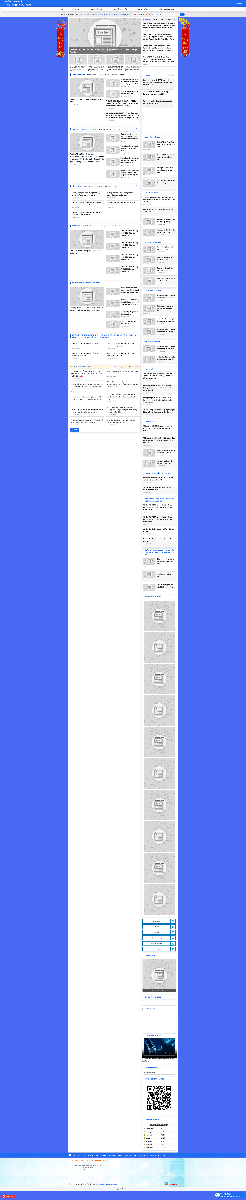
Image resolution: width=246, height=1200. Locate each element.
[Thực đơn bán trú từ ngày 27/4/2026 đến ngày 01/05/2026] (113, 270)
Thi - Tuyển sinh (96, 9)
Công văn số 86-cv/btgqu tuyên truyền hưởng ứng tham (165, 561)
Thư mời (130, 367)
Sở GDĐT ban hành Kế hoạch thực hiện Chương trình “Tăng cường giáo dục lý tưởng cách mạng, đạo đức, (122, 409)
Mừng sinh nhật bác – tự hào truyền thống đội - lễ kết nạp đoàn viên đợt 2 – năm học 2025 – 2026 (129, 136)
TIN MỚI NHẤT (158, 20)
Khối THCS (241, 3)
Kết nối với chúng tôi (153, 997)
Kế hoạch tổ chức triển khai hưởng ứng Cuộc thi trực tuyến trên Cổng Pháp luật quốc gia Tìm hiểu (87, 386)
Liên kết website (151, 1068)
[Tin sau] (138, 36)
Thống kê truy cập (152, 1119)
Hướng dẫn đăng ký (152, 342)
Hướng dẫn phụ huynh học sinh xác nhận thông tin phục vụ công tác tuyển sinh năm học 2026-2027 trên (159, 400)
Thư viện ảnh (150, 955)
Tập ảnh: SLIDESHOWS (159, 990)
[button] (137, 129)
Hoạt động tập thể (115, 129)
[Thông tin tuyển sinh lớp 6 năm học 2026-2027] (87, 87)
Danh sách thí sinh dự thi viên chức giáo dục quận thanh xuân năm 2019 (156, 93)
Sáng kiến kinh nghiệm (110, 186)
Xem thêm (74, 429)
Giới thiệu (75, 9)
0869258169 (225, 1194)
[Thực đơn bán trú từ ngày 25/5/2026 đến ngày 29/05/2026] (87, 239)
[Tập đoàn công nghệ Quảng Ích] (171, 1184)
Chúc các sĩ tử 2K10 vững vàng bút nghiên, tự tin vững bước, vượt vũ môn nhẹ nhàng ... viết (158, 428)
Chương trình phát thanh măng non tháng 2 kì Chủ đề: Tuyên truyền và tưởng (86, 194)
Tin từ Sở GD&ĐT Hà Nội (81, 366)
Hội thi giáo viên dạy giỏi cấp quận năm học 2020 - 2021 (158, 210)
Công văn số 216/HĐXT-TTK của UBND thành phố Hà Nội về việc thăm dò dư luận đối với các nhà (157, 82)
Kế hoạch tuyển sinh (91, 74)
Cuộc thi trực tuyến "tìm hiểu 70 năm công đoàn (166, 586)
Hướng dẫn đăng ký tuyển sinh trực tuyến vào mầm (166, 297)
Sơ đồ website (124, 1189)
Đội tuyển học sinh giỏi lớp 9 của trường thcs (166, 182)
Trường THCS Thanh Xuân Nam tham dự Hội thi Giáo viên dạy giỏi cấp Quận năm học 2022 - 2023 (159, 199)
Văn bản (137, 367)
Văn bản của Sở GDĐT (115, 226)
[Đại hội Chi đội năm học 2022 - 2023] (113, 324)
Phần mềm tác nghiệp (153, 597)
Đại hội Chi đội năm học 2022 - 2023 (129, 323)
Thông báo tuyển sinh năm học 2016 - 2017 (166, 280)
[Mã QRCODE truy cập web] (159, 1098)
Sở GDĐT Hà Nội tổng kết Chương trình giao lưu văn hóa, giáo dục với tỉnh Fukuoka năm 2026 (121, 397)
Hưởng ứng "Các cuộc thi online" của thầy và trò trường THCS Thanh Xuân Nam (160, 552)
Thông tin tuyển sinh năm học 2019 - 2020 (165, 248)
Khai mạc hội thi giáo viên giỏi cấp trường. (129, 313)
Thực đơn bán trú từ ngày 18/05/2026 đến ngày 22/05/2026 (129, 233)
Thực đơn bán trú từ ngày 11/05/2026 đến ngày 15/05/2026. (129, 245)
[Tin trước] (71, 36)
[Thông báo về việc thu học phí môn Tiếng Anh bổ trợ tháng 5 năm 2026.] (113, 162)
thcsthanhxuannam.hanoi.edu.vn (109, 1184)
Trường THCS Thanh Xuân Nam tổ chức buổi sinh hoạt (166, 157)
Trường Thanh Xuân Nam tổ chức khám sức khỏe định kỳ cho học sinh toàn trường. (87, 309)
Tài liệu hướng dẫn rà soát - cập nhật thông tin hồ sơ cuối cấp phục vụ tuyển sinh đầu (159, 411)
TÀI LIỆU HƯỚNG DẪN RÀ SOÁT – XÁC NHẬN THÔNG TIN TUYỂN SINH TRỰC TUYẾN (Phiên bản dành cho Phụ (159, 376)
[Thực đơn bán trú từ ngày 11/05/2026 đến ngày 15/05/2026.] (113, 246)
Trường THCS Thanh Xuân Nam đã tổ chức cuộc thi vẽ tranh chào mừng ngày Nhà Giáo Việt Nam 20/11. (130, 302)
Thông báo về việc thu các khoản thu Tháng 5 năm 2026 (129, 148)
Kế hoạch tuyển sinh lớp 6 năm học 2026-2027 (129, 92)
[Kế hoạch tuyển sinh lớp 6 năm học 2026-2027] (113, 94)
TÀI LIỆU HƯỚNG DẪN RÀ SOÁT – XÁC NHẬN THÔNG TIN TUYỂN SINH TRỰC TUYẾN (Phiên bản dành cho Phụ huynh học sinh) (122, 103)
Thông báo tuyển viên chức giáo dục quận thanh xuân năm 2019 (157, 102)
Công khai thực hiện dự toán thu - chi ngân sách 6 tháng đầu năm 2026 (121, 421)
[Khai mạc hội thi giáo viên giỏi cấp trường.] (113, 314)
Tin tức (113, 367)
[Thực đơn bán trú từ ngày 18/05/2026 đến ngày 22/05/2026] (113, 234)
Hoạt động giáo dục (91, 129)
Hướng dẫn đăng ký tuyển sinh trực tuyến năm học (166, 320)
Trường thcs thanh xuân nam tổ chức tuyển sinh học (165, 308)
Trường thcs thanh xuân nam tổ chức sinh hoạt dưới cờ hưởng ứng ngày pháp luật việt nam (130, 290)
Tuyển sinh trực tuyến (103, 74)
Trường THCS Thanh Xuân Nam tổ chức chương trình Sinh (166, 144)
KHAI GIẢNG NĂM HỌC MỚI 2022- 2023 (86, 283)
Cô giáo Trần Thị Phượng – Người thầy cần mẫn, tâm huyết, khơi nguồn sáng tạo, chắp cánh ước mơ (158, 507)
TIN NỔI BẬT (146, 20)
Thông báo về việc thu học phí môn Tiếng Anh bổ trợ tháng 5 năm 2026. (130, 160)
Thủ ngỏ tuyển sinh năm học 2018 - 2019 (165, 269)
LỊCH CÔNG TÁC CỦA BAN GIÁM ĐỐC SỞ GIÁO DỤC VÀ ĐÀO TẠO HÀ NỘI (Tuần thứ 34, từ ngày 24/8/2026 (87, 374)
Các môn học (162, 1155)
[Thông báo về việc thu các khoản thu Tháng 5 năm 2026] (113, 150)
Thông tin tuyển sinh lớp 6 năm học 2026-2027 (86, 100)
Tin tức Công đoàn (103, 129)
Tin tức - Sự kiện (120, 9)
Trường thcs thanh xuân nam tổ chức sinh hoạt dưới (165, 170)
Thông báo (121, 367)
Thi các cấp (114, 74)
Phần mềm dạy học (97, 186)
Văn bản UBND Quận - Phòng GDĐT (98, 226)
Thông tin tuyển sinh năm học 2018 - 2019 (165, 259)
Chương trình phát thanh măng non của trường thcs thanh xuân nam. (120, 194)
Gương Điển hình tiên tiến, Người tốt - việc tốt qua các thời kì (160, 500)
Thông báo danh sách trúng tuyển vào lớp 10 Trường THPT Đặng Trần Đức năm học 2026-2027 (86, 399)
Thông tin (121, 74)
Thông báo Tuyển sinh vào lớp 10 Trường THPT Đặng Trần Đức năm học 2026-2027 (87, 421)
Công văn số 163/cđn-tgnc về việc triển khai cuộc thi (166, 574)
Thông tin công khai (166, 9)
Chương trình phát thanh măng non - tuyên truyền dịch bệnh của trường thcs (86, 204)
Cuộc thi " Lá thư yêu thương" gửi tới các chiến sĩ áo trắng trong (85, 345)
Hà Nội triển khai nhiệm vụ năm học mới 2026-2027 (122, 373)
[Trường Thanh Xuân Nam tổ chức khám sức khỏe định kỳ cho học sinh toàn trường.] (87, 296)
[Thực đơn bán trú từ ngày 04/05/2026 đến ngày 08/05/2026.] (113, 258)
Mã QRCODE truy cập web (154, 1079)
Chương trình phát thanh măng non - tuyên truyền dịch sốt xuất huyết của (121, 204)
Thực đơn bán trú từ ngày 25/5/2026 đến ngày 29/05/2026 (85, 252)
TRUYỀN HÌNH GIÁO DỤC (153, 1036)
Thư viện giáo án (86, 186)
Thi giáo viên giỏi (151, 193)
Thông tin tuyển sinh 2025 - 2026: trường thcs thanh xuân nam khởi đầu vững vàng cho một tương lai (159, 440)
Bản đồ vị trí (150, 1009)
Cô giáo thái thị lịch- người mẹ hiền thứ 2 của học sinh (158, 530)
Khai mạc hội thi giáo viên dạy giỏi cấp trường (166, 221)
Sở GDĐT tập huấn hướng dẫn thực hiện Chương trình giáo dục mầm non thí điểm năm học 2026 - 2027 (122, 384)
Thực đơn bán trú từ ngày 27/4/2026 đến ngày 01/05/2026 (129, 269)
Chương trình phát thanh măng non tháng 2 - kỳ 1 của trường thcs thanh (87, 213)
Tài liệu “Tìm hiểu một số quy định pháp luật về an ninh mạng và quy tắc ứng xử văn (87, 411)
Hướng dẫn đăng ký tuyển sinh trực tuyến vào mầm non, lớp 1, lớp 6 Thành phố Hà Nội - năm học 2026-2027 (130, 81)
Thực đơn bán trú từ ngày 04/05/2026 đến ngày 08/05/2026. (129, 257)
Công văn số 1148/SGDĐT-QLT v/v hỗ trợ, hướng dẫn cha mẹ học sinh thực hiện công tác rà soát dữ (158, 388)
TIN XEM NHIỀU (170, 20)
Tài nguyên (142, 9)
